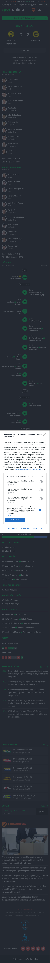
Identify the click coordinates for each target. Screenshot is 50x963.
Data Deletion (12, 528)
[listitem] (25, 476)
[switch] (41, 481)
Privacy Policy (38, 528)
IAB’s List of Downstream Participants (28, 469)
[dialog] (25, 481)
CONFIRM (15, 520)
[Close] (45, 435)
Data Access (25, 528)
